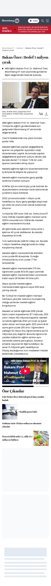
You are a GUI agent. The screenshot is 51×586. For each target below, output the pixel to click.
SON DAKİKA (7, 29)
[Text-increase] (40, 114)
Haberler (19, 48)
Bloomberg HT (8, 48)
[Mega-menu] (47, 21)
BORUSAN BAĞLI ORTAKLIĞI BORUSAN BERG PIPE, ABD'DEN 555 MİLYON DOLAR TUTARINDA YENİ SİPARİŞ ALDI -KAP (33, 29)
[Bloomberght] (10, 21)
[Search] (42, 21)
